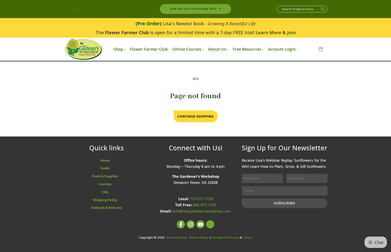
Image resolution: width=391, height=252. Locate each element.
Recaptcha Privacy (225, 237)
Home (105, 160)
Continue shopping (196, 116)
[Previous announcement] (77, 9)
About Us (217, 49)
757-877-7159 (201, 198)
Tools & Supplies (105, 176)
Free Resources (247, 49)
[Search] (322, 9)
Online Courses (186, 49)
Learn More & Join (276, 32)
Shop (118, 49)
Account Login (281, 49)
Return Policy (199, 237)
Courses (105, 184)
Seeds (105, 168)
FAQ (105, 192)
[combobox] (302, 9)
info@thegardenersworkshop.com (202, 211)
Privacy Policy (177, 237)
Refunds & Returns (106, 207)
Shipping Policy (105, 200)
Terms (247, 237)
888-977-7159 (204, 204)
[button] (119, 49)
